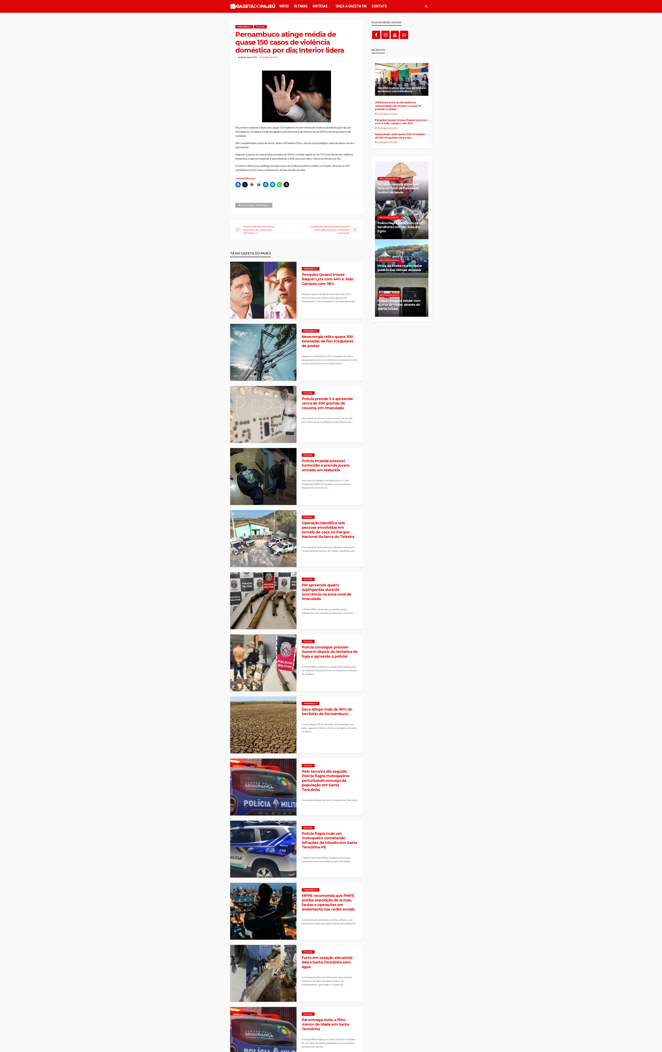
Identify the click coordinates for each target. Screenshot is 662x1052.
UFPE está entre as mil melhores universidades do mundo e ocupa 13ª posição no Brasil (398, 106)
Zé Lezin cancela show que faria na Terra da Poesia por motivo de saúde (398, 188)
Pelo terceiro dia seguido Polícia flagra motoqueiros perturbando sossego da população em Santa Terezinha (325, 780)
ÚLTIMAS (301, 6)
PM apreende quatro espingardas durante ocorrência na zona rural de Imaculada (326, 592)
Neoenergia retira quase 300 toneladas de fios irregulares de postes (328, 341)
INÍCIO (284, 6)
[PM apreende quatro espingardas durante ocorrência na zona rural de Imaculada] (263, 600)
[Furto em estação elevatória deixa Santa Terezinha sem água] (263, 973)
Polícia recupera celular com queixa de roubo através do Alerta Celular (399, 305)
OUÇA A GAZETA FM (351, 6)
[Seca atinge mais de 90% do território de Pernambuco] (263, 724)
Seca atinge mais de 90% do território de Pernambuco (327, 711)
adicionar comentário (255, 205)
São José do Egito (389, 179)
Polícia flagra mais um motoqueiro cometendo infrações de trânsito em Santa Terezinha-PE (329, 840)
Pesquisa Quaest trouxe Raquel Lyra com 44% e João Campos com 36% (327, 279)
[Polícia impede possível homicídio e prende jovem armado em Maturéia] (263, 476)
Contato (379, 6)
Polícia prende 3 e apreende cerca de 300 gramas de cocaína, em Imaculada (327, 403)
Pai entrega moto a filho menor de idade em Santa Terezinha (325, 1024)
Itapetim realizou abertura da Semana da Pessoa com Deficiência (402, 89)
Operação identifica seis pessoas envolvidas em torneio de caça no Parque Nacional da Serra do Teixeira (328, 530)
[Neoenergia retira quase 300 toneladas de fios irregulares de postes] (263, 352)
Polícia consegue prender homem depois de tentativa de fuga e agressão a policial (330, 651)
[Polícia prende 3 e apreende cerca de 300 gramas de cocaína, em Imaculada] (263, 414)
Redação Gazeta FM (247, 57)
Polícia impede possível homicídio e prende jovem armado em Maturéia (326, 465)
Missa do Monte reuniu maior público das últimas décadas (400, 268)
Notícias (320, 6)
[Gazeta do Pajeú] (252, 6)
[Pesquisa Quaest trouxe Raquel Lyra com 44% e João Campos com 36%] (263, 290)
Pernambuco (244, 27)
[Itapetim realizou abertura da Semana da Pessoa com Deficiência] (401, 79)
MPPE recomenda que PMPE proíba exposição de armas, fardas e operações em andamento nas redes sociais (328, 902)
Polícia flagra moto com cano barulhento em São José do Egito (400, 227)
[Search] (426, 6)
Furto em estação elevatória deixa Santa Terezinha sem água (327, 962)
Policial (260, 27)
